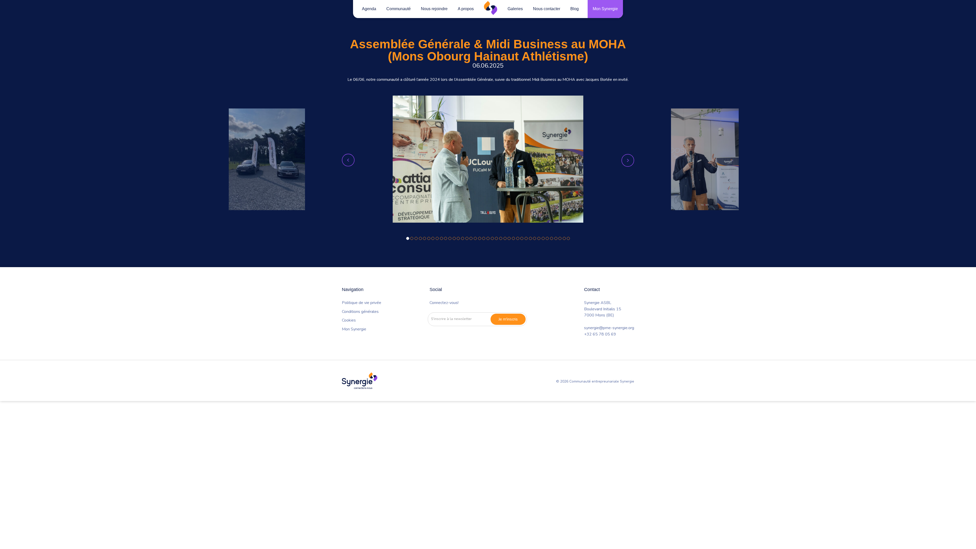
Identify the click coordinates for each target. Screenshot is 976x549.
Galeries (515, 9)
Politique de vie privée (361, 303)
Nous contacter (546, 9)
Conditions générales (360, 311)
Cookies (349, 320)
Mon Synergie (605, 9)
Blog (574, 9)
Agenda (369, 9)
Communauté (398, 9)
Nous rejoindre (434, 9)
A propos (466, 9)
